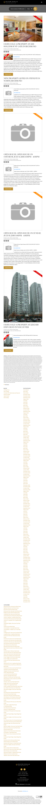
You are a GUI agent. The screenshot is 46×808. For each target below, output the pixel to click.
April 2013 (25, 584)
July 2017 (25, 511)
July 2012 (25, 595)
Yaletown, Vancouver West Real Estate (14, 330)
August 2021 (26, 442)
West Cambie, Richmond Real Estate (25, 380)
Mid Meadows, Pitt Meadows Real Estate (28, 372)
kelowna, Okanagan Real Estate (10, 675)
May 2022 (25, 434)
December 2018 (26, 485)
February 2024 (26, 419)
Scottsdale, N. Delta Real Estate (10, 378)
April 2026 (25, 391)
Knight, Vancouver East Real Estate (11, 683)
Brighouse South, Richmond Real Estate (23, 356)
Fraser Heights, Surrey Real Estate (11, 658)
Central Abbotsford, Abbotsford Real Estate (10, 357)
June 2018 (25, 494)
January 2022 (26, 437)
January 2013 (26, 589)
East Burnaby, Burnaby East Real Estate (36, 361)
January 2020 (26, 469)
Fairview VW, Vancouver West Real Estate (12, 652)
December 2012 (26, 591)
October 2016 (26, 523)
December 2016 (26, 520)
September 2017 (26, 508)
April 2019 (25, 483)
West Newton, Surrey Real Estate (11, 381)
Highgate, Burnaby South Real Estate (11, 671)
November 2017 (26, 505)
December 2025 (26, 394)
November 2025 (26, 396)
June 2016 (25, 529)
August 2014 (26, 561)
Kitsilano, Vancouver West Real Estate (11, 681)
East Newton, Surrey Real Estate (8, 362)
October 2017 (26, 506)
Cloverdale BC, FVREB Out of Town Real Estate (22, 359)
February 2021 (26, 451)
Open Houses (6, 396)
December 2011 (26, 600)
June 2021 (25, 445)
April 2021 (25, 448)
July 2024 (25, 414)
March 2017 (25, 517)
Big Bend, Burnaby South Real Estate (24, 355)
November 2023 (26, 422)
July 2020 (25, 462)
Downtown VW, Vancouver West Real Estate (23, 361)
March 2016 (25, 534)
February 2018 (26, 500)
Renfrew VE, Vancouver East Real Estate (18, 377)
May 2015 (25, 549)
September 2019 (26, 475)
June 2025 (25, 402)
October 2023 (26, 423)
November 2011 (26, 601)
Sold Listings (6, 397)
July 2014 (25, 563)
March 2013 (25, 586)
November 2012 (26, 592)
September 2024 (26, 411)
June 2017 (25, 512)
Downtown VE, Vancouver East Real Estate (36, 360)
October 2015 (26, 541)
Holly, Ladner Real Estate (9, 672)
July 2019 (25, 478)
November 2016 (26, 521)
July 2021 (25, 443)
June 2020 (25, 463)
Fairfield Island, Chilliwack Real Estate (11, 651)
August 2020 (26, 460)
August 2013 (26, 578)
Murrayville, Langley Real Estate (32, 373)
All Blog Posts (6, 389)
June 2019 (25, 480)
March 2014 (25, 569)
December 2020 (26, 454)
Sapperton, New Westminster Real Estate (12, 730)
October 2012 (26, 594)
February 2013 (26, 588)
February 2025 (26, 408)
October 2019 (26, 474)
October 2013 (26, 575)
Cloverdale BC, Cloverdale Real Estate (9, 359)
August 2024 (26, 412)
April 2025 (25, 405)
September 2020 (26, 459)
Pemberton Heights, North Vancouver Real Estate (22, 375)
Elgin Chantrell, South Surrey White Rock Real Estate (33, 362)
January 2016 (26, 537)
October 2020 (26, 457)
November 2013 (26, 574)
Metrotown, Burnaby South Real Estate (16, 372)
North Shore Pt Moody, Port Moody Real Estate (30, 374)
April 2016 (25, 532)
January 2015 (26, 555)
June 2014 (25, 565)
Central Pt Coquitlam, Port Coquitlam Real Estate (11, 358)
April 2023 (25, 431)
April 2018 (25, 497)
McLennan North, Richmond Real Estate (12, 692)
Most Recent (26, 389)
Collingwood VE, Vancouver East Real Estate (35, 359)
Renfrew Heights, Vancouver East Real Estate (13, 726)
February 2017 (26, 518)
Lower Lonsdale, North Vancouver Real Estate (13, 686)
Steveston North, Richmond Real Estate (14, 50)
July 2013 (25, 580)
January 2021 (26, 452)
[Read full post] (23, 29)
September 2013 (26, 577)
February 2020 (26, 468)
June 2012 (25, 597)
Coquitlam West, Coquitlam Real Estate (9, 360)
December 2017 (26, 503)
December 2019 (26, 471)
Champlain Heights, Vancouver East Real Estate (26, 358)
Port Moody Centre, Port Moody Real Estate (13, 720)
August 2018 (26, 491)
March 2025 (25, 406)
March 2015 (25, 552)
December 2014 (26, 557)
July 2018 (25, 492)
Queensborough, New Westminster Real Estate (27, 376)
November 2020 (26, 455)
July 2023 (25, 428)
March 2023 (25, 432)
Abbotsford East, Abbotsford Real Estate (13, 355)
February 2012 (26, 598)
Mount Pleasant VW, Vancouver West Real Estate (19, 373)
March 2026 (25, 393)
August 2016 (26, 526)
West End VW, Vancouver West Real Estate (12, 749)
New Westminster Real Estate (10, 374)
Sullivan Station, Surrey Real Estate (24, 379)
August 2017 (26, 509)
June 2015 (25, 548)
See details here (16, 56)
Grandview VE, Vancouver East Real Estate (12, 667)
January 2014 (26, 572)
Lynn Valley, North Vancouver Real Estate (12, 687)
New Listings (6, 391)
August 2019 (26, 477)
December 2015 (26, 538)
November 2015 (26, 540)
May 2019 (25, 482)
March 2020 (25, 466)
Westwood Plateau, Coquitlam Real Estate (22, 381)
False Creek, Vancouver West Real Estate (12, 654)
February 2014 (26, 571)
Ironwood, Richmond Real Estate (10, 674)
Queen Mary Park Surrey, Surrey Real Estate (12, 376)
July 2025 (25, 400)
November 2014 (26, 558)
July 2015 (25, 546)
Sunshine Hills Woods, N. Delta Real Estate (12, 743)
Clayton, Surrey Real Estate (37, 358)
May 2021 (25, 446)
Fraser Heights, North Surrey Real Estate (12, 657)
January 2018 (26, 502)
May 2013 (25, 583)
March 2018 (25, 498)
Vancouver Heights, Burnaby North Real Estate (13, 380)
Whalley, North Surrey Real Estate (34, 381)
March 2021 (25, 449)
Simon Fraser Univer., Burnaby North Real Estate (23, 378)
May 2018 (25, 495)
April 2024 (25, 416)
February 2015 (26, 554)
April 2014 (25, 568)
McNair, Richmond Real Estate (10, 694)
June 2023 (25, 429)
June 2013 (25, 581)
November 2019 (26, 472)
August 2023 (26, 426)
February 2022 (26, 436)
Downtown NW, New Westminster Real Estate (22, 360)
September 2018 (26, 489)
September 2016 (26, 525)
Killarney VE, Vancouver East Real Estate (12, 677)
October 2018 (26, 488)
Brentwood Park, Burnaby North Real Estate (10, 356)
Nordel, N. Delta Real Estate (19, 374)
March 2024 (25, 417)
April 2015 (25, 551)
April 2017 (25, 515)
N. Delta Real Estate (8, 706)
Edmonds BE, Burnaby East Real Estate (19, 362)
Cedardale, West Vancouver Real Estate (35, 356)
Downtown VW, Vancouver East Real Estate (10, 361)
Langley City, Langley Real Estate (10, 684)
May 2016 (25, 531)
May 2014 (25, 566)
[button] (21, 769)
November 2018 (26, 486)
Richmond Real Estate (27, 377)
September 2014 (26, 560)
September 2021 (26, 440)
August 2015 (26, 545)
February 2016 (26, 535)
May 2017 (25, 514)
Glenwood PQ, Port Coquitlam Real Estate (12, 663)
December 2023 (26, 420)
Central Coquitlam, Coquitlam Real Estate (23, 357)
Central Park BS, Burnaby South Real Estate (35, 357)
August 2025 (26, 399)
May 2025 (25, 403)
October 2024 (26, 409)
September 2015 (26, 543)
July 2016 (25, 528)
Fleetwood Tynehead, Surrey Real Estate (12, 655)
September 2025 (26, 397)
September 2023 (26, 425)
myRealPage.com (25, 791)
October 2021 (26, 439)
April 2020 (25, 465)
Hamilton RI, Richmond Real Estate (11, 669)
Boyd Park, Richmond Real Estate (35, 355)
